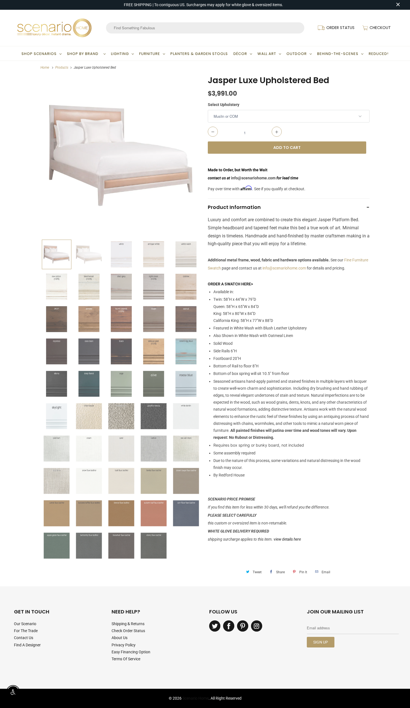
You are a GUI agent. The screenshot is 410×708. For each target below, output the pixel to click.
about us (119, 637)
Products (61, 67)
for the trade (26, 630)
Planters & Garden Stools (199, 53)
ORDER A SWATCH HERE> (230, 284)
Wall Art (266, 53)
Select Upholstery (223, 104)
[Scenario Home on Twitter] (214, 626)
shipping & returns (128, 624)
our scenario (25, 624)
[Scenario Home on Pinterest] (242, 626)
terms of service (126, 659)
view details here (287, 539)
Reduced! (379, 53)
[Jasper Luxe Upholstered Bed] (121, 156)
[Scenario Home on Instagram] (256, 626)
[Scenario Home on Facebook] (228, 626)
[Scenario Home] (54, 28)
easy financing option (131, 652)
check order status (128, 630)
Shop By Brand (84, 53)
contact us (23, 637)
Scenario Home (195, 698)
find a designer (27, 645)
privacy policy (124, 645)
